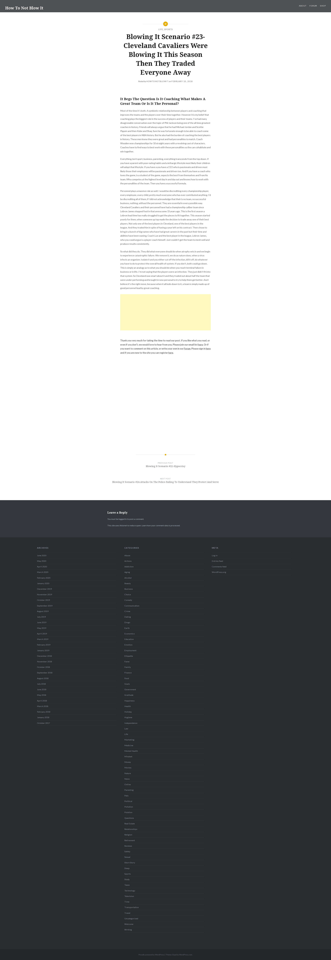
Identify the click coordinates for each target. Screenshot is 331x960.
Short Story (129, 862)
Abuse (127, 555)
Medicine (128, 745)
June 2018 (41, 689)
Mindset (128, 756)
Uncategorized (131, 918)
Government (130, 689)
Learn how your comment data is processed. (161, 525)
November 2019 (44, 594)
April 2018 (42, 700)
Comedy (128, 600)
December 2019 (44, 589)
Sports (168, 29)
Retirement (129, 840)
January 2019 (43, 650)
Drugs (127, 622)
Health (127, 706)
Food (126, 678)
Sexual (127, 857)
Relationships (130, 829)
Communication (131, 605)
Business (128, 589)
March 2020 (42, 572)
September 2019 (44, 605)
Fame (126, 661)
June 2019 (41, 622)
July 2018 (41, 684)
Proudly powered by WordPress (151, 955)
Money (127, 762)
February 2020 (43, 578)
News (127, 779)
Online (127, 784)
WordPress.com (185, 955)
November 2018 (44, 661)
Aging (127, 572)
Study (127, 879)
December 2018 (44, 656)
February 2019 (43, 644)
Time (126, 901)
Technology (129, 890)
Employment (130, 650)
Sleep (127, 868)
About (302, 6)
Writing (128, 929)
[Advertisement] (165, 312)
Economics (129, 633)
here (200, 344)
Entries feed (217, 561)
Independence (130, 723)
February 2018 (43, 712)
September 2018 (44, 672)
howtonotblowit (157, 81)
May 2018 (41, 695)
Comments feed (219, 566)
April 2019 (42, 633)
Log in (214, 555)
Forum (313, 6)
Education (129, 639)
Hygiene (128, 717)
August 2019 (42, 611)
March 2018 (42, 706)
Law (126, 728)
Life (160, 29)
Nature (127, 773)
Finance (128, 672)
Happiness (129, 700)
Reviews (128, 846)
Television (129, 896)
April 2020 (42, 566)
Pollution (128, 806)
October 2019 (43, 600)
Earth (127, 628)
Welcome (128, 924)
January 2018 (43, 717)
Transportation (131, 907)
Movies (127, 767)
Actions (128, 561)
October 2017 (43, 723)
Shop (323, 6)
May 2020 (41, 561)
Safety (127, 851)
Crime (127, 611)
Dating (127, 617)
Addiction (129, 566)
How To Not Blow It (24, 8)
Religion (128, 834)
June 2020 (41, 555)
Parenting (129, 790)
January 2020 (43, 583)
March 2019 (42, 639)
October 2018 (43, 667)
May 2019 (41, 628)
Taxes (127, 885)
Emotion (128, 644)
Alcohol (128, 578)
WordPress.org (219, 572)
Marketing (129, 739)
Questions (129, 818)
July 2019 (41, 617)
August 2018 (42, 678)
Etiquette (128, 656)
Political (128, 801)
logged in (123, 519)
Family (127, 667)
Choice (127, 594)
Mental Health (131, 751)
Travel (127, 913)
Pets (126, 795)
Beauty (127, 583)
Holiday (128, 712)
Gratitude (128, 695)
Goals (127, 684)
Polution (128, 812)
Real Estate (129, 823)
